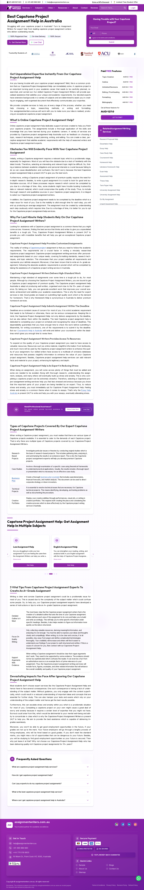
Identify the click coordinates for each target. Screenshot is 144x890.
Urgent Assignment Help (109, 204)
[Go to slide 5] (56, 574)
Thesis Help (104, 181)
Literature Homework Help (109, 167)
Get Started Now (19, 42)
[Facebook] (123, 824)
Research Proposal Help (109, 139)
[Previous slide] (7, 554)
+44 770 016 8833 (21, 852)
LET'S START (117, 117)
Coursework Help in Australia (29, 330)
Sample (82, 865)
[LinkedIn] (129, 824)
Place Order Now (73, 409)
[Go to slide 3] (51, 574)
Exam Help (104, 171)
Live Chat (38, 42)
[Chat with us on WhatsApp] (138, 878)
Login (133, 8)
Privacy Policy (111, 885)
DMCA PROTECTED (85, 849)
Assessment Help (106, 176)
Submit (111, 42)
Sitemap (82, 872)
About (75, 8)
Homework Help (106, 162)
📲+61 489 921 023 (13, 2)
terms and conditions (108, 38)
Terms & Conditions (98, 885)
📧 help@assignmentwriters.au (57, 2)
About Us (83, 869)
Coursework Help (106, 158)
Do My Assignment (107, 199)
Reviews (94, 8)
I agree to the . (103, 38)
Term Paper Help (106, 185)
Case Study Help (106, 153)
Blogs (111, 865)
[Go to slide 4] (54, 574)
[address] (116, 824)
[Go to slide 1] (45, 574)
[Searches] (125, 8)
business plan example (50, 477)
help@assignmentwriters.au (24, 843)
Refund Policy (133, 885)
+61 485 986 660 (33, 2)
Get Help (30, 565)
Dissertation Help (106, 144)
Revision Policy (122, 885)
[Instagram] (135, 824)
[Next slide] (93, 554)
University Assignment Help (110, 190)
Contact (84, 8)
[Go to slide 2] (47, 574)
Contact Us (114, 869)
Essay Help (104, 148)
